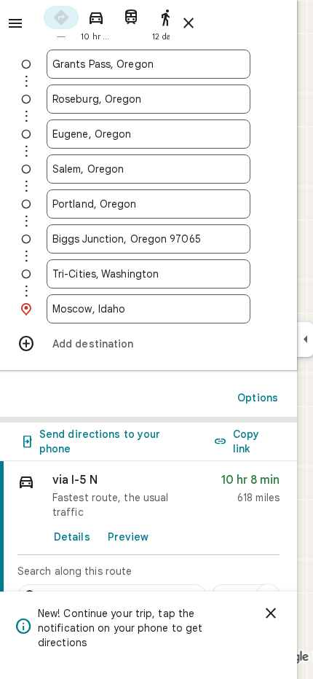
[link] (148, 538)
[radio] (61, 22)
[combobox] (148, 64)
